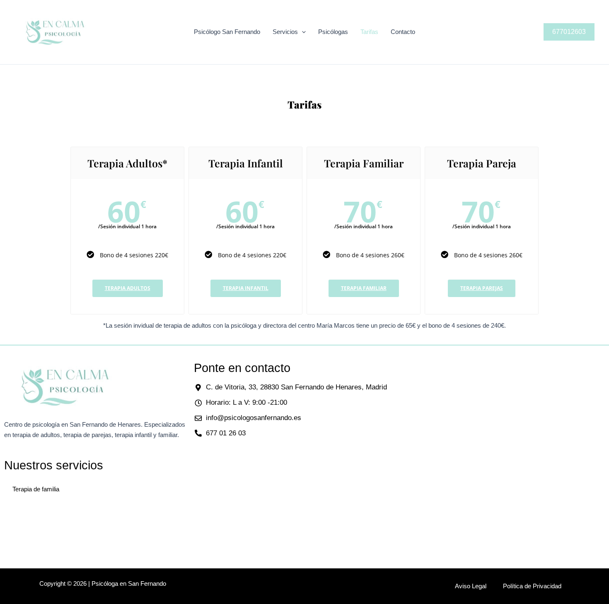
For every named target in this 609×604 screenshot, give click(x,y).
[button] (302, 31)
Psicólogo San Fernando (227, 31)
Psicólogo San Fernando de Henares (135, 32)
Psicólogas (333, 31)
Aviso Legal (470, 586)
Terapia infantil (245, 288)
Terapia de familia (35, 489)
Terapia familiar (364, 288)
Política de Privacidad (532, 586)
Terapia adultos (127, 288)
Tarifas (369, 31)
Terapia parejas (481, 288)
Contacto (403, 31)
